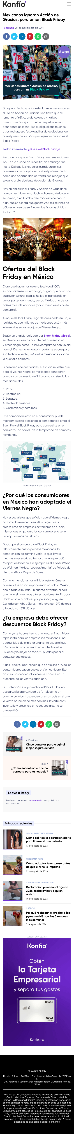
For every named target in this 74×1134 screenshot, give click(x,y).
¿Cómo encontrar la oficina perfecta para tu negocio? (29, 769)
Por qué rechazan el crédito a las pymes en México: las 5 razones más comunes (48, 916)
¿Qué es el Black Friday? (44, 149)
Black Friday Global (57, 335)
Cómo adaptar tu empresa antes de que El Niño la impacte (48, 865)
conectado (36, 800)
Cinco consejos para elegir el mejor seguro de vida (45, 746)
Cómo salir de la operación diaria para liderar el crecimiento (48, 839)
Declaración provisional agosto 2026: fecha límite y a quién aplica (47, 890)
